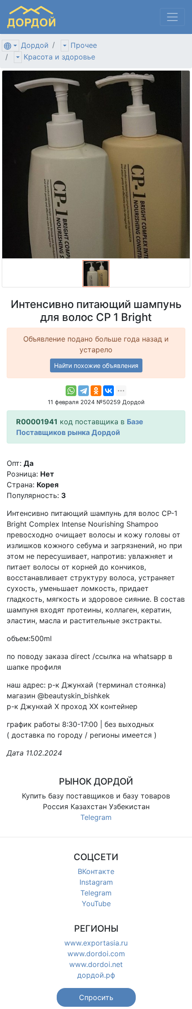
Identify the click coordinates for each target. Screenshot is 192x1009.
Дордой (35, 45)
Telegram (96, 817)
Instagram (96, 882)
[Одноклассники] (96, 390)
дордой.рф (96, 975)
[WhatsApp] (71, 390)
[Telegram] (83, 390)
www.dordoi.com (96, 953)
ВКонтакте (96, 871)
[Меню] (172, 17)
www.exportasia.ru (96, 942)
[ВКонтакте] (108, 390)
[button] (96, 997)
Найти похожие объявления (96, 365)
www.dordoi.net (96, 964)
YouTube (96, 903)
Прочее (84, 45)
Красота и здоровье (59, 56)
